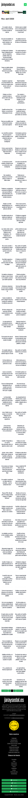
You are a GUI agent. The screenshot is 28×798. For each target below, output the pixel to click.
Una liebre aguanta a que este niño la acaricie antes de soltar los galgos (7, 261)
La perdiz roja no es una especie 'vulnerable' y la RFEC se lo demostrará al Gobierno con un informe (7, 580)
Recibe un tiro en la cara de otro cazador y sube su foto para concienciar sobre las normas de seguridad (20, 496)
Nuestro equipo (14, 741)
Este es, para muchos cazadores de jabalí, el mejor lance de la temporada (7, 150)
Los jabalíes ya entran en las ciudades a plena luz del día (7, 535)
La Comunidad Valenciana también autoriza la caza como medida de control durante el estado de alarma (7, 401)
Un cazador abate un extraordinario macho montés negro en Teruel (7, 351)
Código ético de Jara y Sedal (14, 743)
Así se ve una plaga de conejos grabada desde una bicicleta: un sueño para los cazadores (7, 604)
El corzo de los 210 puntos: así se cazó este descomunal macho (7, 682)
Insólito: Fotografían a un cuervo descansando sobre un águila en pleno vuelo (7, 443)
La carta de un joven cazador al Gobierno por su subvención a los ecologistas (7, 164)
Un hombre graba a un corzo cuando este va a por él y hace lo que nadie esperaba (21, 374)
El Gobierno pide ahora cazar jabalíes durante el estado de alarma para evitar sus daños (20, 455)
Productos (14, 768)
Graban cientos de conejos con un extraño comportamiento (21, 299)
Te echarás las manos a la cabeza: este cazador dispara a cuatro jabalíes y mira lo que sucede (21, 658)
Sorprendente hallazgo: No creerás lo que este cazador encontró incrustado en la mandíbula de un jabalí (7, 631)
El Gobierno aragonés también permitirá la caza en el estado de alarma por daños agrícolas (21, 219)
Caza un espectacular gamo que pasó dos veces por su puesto (20, 577)
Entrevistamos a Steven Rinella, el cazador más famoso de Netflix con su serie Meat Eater (21, 71)
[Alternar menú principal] (25, 4)
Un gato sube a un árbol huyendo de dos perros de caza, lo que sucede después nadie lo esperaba (7, 617)
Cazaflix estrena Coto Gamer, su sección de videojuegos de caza (7, 111)
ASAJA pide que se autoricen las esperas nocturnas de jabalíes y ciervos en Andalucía (21, 362)
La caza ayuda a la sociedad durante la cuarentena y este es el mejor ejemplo (7, 324)
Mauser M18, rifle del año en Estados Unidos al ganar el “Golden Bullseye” (7, 495)
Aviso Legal (14, 745)
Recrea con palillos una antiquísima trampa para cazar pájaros (7, 122)
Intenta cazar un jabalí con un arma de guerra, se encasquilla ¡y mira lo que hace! (21, 29)
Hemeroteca (14, 773)
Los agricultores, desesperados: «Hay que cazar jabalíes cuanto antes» (21, 670)
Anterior (5, 690)
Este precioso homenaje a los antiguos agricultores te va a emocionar (7, 428)
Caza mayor (14, 763)
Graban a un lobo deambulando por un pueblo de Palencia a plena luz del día (7, 206)
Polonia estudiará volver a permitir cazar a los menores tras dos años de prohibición (21, 276)
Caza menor (14, 764)
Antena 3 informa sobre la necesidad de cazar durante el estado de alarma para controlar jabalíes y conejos (21, 340)
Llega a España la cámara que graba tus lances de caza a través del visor (21, 123)
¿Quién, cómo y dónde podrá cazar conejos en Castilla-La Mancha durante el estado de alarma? (7, 456)
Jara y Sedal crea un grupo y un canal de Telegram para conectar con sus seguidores (7, 415)
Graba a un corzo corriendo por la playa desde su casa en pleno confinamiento (21, 443)
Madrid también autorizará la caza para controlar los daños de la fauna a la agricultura (21, 83)
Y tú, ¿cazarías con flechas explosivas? (7, 668)
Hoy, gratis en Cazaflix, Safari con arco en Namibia (20, 413)
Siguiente (19, 690)
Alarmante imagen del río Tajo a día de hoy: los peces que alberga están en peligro (7, 551)
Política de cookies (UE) (14, 752)
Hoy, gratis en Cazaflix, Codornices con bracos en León (21, 351)
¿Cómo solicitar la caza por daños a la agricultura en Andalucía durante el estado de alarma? (21, 232)
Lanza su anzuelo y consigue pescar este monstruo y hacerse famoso (7, 374)
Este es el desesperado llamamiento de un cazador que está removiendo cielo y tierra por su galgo (7, 387)
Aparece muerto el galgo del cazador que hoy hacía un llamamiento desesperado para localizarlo (21, 326)
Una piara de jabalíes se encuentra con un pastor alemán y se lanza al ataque (7, 41)
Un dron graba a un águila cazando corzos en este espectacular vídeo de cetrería (20, 604)
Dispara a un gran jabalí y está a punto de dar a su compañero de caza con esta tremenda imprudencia (21, 644)
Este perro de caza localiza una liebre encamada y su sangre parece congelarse (20, 312)
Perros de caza (14, 771)
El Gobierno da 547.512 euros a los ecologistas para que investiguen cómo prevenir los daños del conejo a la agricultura (21, 263)
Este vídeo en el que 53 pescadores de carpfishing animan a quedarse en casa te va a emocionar (21, 523)
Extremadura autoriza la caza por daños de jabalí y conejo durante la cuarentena (20, 135)
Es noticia (14, 759)
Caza (14, 761)
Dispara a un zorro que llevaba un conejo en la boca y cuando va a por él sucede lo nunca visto (21, 151)
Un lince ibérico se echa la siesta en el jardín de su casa (7, 361)
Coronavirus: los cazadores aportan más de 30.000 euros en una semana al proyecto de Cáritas (21, 683)
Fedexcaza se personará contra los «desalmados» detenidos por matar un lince (21, 178)
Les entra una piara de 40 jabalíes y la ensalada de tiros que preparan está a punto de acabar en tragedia (20, 165)
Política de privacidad (14, 747)
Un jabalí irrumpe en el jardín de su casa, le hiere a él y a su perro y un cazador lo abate (21, 191)
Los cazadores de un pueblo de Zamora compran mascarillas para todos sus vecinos (21, 112)
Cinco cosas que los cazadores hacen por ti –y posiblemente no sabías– (21, 206)
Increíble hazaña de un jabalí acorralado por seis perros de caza (7, 217)
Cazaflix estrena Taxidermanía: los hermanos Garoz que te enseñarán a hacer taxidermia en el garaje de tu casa (21, 537)
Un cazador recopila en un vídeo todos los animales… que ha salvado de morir (7, 482)
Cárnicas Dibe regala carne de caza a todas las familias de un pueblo (20, 288)
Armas (14, 770)
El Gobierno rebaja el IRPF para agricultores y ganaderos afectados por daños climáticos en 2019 (20, 565)
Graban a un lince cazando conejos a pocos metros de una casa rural (7, 96)
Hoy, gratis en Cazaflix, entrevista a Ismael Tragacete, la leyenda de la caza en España (20, 616)
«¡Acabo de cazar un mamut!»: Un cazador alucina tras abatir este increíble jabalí (21, 630)
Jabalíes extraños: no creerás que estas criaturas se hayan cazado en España (7, 657)
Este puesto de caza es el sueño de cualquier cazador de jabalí (7, 338)
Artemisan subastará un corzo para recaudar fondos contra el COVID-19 (7, 288)
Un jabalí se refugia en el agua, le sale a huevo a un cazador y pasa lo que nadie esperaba (7, 276)
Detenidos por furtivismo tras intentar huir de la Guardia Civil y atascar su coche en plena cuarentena (20, 430)
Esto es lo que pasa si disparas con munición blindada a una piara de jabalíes (7, 593)
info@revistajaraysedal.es (17, 718)
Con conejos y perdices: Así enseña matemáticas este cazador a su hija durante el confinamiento (21, 98)
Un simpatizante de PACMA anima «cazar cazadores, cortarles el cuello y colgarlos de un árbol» (21, 400)
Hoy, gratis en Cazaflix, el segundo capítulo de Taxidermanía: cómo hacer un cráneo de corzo (20, 249)
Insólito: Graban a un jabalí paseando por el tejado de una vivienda (7, 563)
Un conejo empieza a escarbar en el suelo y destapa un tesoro (20, 52)
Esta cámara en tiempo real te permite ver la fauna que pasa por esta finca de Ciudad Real (7, 469)
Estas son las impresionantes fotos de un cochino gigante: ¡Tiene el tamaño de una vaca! (21, 483)
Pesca (14, 766)
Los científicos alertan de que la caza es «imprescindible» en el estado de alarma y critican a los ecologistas (7, 137)
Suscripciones (14, 740)
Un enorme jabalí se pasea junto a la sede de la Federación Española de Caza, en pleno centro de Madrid (21, 552)
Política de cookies (14, 750)
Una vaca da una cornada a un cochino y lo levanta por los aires (21, 385)
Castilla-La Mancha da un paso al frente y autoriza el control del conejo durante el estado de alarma (20, 510)
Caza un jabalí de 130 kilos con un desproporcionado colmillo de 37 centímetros (21, 469)
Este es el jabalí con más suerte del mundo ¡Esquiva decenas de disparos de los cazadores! (7, 644)
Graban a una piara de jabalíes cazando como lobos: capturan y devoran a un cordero (7, 509)
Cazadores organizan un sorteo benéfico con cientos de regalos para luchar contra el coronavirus (7, 84)
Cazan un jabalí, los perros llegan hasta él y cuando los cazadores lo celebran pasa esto (7, 300)
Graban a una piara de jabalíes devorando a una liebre (20, 592)
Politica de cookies (14, 748)
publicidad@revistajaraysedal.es (16, 715)
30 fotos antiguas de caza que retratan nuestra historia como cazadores (7, 312)
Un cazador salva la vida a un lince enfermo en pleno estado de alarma (7, 29)
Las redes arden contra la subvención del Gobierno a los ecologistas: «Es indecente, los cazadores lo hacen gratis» (7, 234)
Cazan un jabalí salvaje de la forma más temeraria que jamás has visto (7, 70)
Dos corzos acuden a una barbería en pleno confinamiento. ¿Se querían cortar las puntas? (7, 249)
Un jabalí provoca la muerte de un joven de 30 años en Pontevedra (21, 40)
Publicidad (14, 738)
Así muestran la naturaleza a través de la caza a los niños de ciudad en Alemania (7, 522)
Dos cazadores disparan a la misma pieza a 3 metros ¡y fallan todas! (7, 177)
